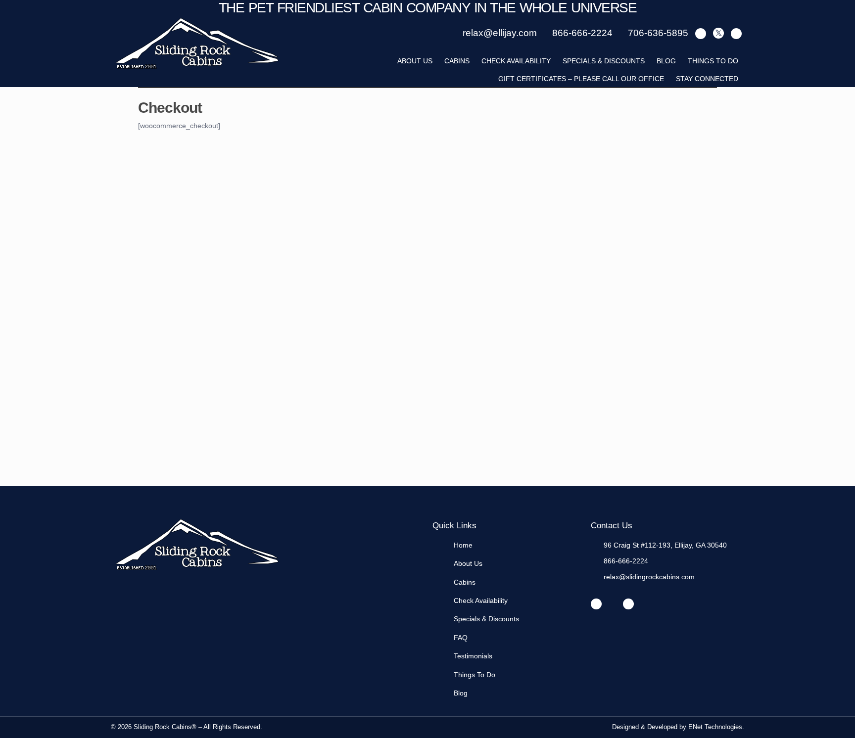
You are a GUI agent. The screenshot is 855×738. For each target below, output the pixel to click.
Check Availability (516, 61)
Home (463, 545)
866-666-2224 (626, 561)
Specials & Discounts (604, 61)
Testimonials (473, 656)
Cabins (457, 61)
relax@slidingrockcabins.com (649, 577)
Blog (666, 61)
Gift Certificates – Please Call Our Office (581, 79)
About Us (468, 563)
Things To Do (713, 61)
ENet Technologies (715, 727)
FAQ (461, 638)
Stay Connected (707, 79)
